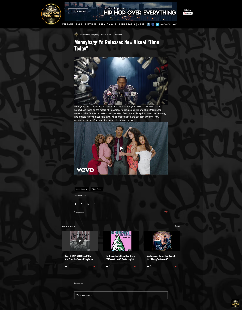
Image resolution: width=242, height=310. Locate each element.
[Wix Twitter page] (157, 24)
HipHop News (80, 195)
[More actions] (166, 34)
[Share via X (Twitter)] (82, 204)
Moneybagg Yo (82, 189)
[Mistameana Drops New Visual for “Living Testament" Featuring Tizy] (162, 241)
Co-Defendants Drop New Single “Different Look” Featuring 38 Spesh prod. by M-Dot (120, 257)
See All (177, 226)
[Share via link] (94, 204)
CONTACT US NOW (168, 24)
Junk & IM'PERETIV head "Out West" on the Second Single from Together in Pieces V (80, 257)
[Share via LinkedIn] (88, 204)
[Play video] (121, 148)
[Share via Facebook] (75, 204)
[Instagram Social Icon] (148, 24)
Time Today (96, 189)
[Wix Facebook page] (153, 24)
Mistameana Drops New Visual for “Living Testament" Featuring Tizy (161, 257)
